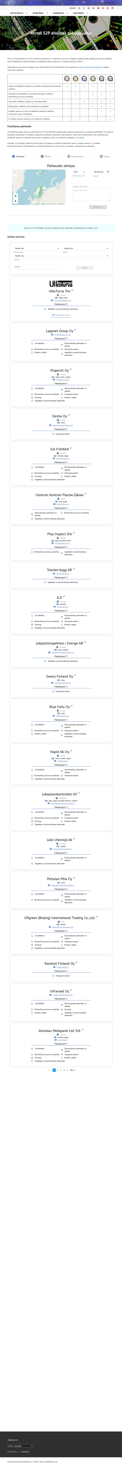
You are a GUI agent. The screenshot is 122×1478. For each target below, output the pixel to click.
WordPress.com (52, 1461)
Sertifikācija (16, 13)
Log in (72, 8)
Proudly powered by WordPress (19, 1461)
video (96, 228)
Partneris (78, 13)
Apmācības (38, 13)
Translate (25, 1451)
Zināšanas (58, 13)
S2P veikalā (79, 137)
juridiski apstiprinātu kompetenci (90, 67)
